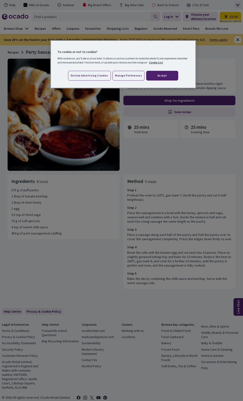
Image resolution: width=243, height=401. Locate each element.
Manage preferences (128, 75)
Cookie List (156, 62)
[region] (123, 64)
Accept (162, 75)
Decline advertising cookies (89, 75)
